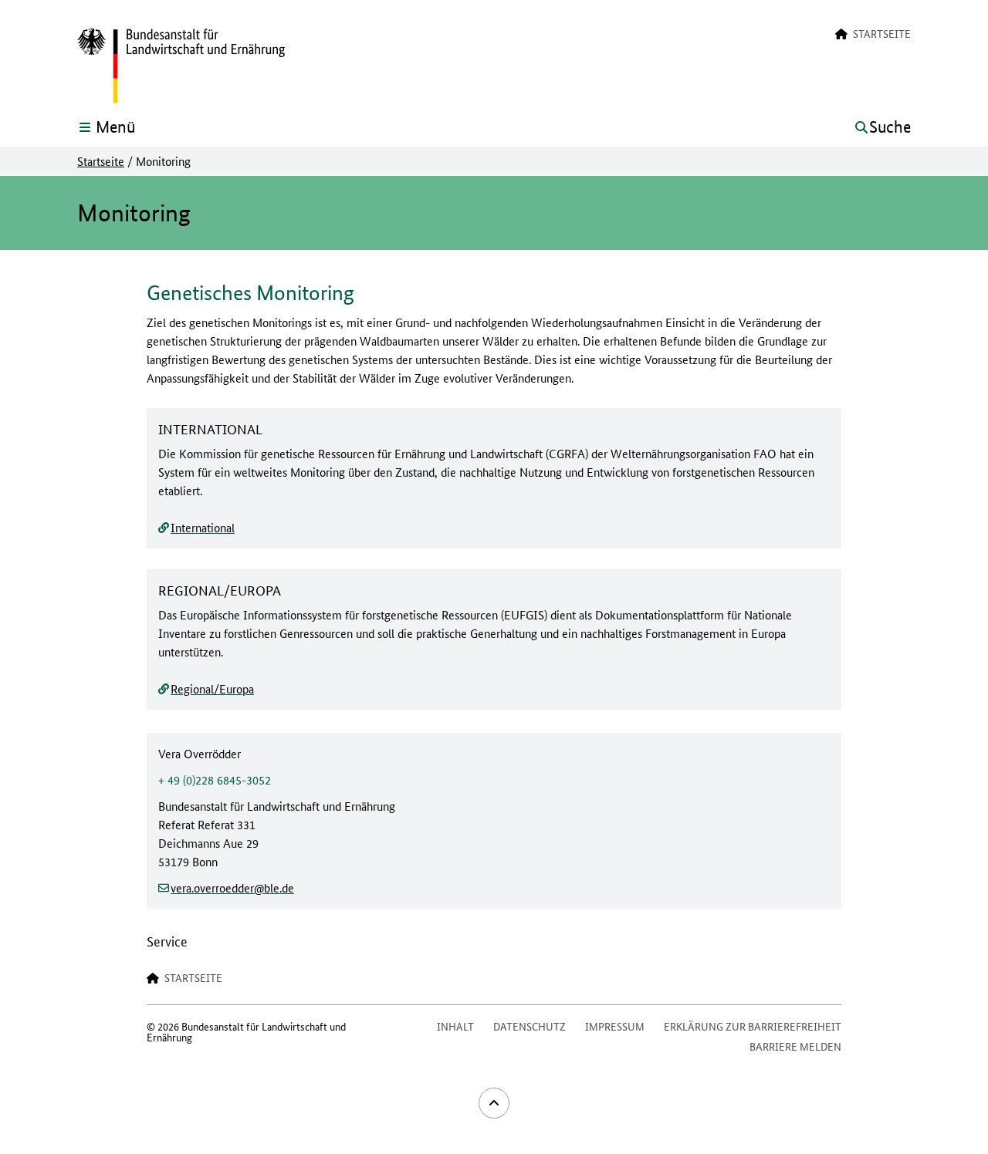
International (203, 527)
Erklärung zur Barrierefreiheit (752, 1026)
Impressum (615, 1026)
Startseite (100, 161)
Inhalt (455, 1026)
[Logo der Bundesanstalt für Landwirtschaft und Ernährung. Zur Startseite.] (181, 66)
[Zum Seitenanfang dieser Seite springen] (494, 1103)
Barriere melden (795, 1046)
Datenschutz (529, 1026)
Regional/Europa (212, 688)
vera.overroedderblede (232, 887)
